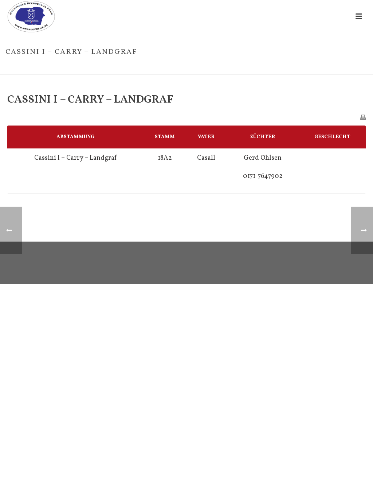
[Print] (363, 117)
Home (269, 67)
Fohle (286, 67)
